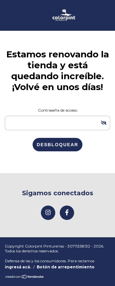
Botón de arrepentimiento (66, 267)
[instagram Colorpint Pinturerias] (48, 213)
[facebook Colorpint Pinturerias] (67, 213)
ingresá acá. (18, 267)
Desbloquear (57, 144)
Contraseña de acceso (57, 110)
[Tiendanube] (25, 277)
